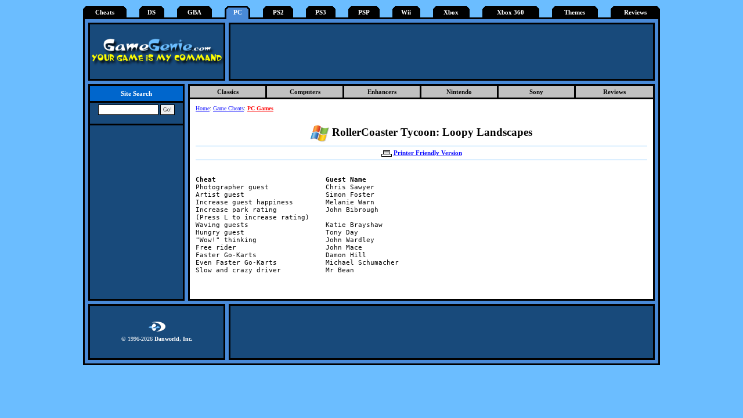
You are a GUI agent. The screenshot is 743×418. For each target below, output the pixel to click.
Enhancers (381, 91)
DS (151, 12)
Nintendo (459, 91)
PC (237, 12)
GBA (194, 12)
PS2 (278, 12)
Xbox (451, 12)
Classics (228, 91)
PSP (364, 12)
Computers (305, 91)
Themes (574, 12)
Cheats (104, 12)
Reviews (635, 12)
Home (203, 108)
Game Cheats (228, 108)
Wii (406, 12)
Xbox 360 (510, 12)
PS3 (320, 12)
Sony (536, 91)
